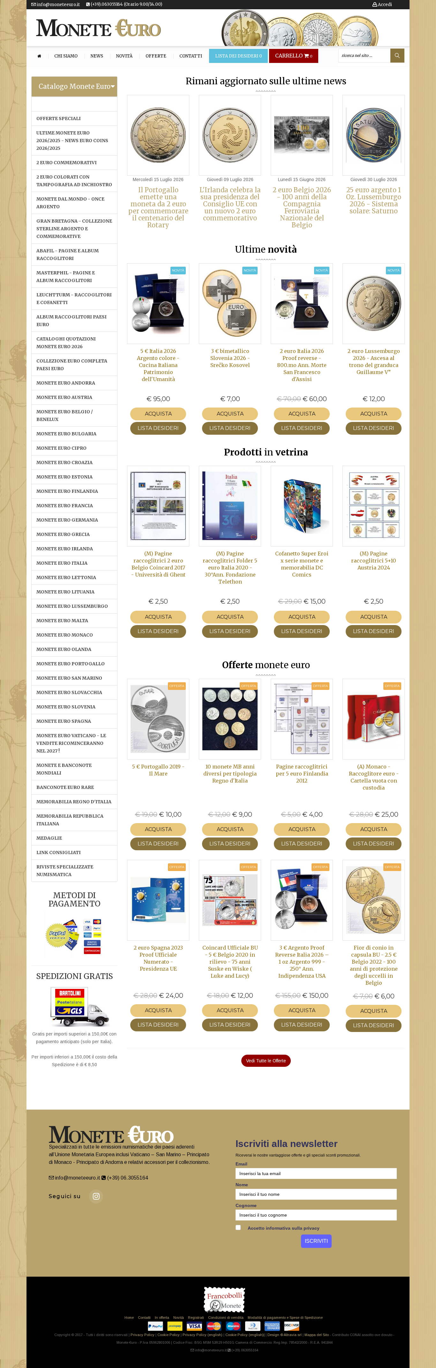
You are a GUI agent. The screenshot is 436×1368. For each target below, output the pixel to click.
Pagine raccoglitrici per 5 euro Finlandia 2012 (302, 773)
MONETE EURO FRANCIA (64, 505)
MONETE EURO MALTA (62, 620)
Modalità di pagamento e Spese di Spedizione (285, 1317)
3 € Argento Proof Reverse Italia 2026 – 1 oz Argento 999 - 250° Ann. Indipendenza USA (302, 961)
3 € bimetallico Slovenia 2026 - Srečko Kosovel (230, 358)
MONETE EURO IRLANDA (64, 549)
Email (241, 1163)
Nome (242, 1184)
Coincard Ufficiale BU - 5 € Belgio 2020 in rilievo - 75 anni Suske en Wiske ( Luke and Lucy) (230, 961)
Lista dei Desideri (238, 56)
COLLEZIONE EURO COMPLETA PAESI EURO (71, 364)
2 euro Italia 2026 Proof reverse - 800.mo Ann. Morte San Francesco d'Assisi (302, 365)
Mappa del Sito (316, 1335)
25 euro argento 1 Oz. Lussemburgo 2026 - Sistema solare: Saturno (373, 200)
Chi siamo (66, 56)
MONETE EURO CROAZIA (64, 462)
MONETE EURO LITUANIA (65, 592)
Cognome (246, 1205)
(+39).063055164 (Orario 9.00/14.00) (126, 4)
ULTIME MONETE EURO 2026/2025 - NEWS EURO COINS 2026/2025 (72, 140)
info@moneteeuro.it (58, 4)
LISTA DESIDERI (158, 428)
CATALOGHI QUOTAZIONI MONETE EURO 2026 (66, 342)
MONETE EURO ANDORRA (65, 383)
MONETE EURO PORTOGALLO (70, 664)
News (97, 56)
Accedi (384, 4)
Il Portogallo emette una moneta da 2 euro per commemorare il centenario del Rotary (158, 207)
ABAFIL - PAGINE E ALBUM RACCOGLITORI (67, 254)
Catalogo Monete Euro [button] (74, 86)
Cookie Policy (168, 1335)
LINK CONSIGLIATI (58, 852)
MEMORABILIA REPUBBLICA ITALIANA (69, 820)
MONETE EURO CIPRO (61, 448)
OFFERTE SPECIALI (58, 118)
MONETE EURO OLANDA (63, 649)
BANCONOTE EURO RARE (65, 787)
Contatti (190, 56)
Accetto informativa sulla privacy (283, 1228)
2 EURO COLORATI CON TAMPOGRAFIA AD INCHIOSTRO (74, 180)
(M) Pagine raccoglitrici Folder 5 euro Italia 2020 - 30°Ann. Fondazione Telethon (230, 567)
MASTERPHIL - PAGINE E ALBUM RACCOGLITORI (65, 276)
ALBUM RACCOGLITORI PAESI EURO (71, 320)
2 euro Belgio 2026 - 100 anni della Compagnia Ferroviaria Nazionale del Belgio (302, 207)
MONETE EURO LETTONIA (66, 577)
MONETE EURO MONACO (64, 635)
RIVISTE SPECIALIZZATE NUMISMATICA (64, 870)
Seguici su (65, 1196)
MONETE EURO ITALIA (61, 563)
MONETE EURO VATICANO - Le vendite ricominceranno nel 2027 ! (71, 743)
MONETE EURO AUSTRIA (64, 397)
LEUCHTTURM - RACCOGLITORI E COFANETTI (74, 298)
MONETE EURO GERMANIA (67, 520)
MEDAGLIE (49, 838)
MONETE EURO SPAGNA (63, 721)
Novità (124, 56)
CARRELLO (293, 56)
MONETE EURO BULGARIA (66, 434)
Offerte (156, 56)
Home (129, 1317)
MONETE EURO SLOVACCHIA (69, 692)
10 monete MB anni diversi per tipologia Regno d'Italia (230, 773)
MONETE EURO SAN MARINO (69, 678)
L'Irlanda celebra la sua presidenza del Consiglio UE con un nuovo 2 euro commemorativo (230, 204)
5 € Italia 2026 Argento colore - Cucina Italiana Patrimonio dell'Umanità (158, 365)
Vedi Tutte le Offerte (266, 1060)
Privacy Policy (142, 1335)
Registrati (196, 1317)
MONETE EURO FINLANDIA (67, 491)
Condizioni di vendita (226, 1317)
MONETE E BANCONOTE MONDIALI (64, 769)
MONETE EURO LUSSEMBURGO (72, 606)
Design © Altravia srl (284, 1335)
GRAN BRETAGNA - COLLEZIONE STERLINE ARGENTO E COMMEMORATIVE (74, 228)
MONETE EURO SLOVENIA (65, 707)
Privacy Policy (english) (202, 1335)
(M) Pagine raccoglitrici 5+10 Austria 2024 (373, 560)
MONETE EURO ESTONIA (64, 477)
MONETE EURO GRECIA (63, 534)
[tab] (74, 86)
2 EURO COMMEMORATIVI (66, 162)
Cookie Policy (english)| (245, 1335)
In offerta (162, 1317)
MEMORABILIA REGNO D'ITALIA (73, 802)
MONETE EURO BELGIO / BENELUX (64, 415)
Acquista (158, 414)
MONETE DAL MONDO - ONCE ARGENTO (70, 203)
